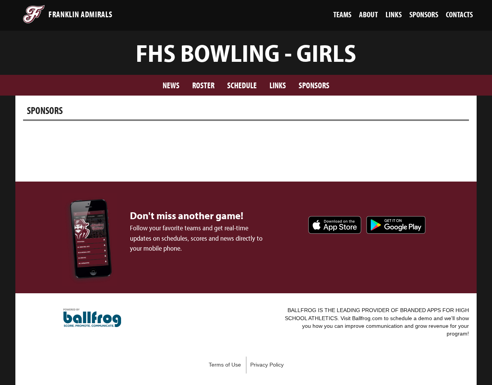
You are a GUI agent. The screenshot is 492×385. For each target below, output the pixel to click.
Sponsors (314, 85)
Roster (203, 85)
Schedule (242, 85)
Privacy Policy (267, 365)
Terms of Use (225, 365)
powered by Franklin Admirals (92, 318)
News (171, 85)
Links (277, 85)
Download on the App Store (334, 225)
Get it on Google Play (396, 225)
